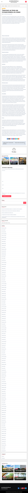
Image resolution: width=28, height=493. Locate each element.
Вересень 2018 (4, 331)
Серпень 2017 (4, 345)
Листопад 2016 (4, 356)
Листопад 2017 (4, 341)
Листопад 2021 (4, 262)
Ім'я (2, 181)
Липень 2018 (3, 333)
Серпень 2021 (4, 266)
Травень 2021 (4, 272)
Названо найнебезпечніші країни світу (7, 212)
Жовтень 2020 (4, 285)
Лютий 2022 (3, 256)
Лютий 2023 (3, 247)
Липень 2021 (3, 268)
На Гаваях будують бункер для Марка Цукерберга (9, 214)
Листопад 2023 (4, 233)
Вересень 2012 (4, 433)
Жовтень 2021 (4, 264)
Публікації (3, 8)
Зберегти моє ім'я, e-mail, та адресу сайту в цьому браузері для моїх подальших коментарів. (13, 193)
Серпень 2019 (4, 312)
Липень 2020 (4, 291)
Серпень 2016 (4, 358)
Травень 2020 (4, 295)
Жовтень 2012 (4, 431)
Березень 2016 (4, 364)
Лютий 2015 (3, 377)
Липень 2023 (4, 241)
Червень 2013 (4, 416)
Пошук (3, 200)
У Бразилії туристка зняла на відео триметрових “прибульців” (20, 471)
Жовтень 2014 (4, 385)
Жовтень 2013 (4, 408)
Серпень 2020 (4, 289)
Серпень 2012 (4, 435)
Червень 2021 (4, 270)
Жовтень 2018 (4, 329)
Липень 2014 (3, 391)
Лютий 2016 (3, 366)
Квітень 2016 (4, 362)
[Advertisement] (14, 30)
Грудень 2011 (4, 450)
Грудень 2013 (4, 404)
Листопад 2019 (4, 306)
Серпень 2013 (4, 412)
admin (15, 151)
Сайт (3, 188)
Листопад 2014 (4, 383)
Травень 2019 (4, 318)
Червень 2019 (4, 316)
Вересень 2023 (4, 237)
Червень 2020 (4, 293)
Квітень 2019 (4, 320)
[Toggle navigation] (1, 1)
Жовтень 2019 (4, 308)
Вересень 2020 (4, 287)
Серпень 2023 (4, 239)
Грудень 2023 (4, 231)
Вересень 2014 (4, 387)
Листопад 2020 (4, 283)
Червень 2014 (4, 393)
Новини (3, 456)
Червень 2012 (4, 439)
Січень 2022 (3, 258)
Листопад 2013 (4, 406)
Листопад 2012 (4, 429)
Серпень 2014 (4, 389)
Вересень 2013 (4, 410)
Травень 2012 (4, 441)
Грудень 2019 (4, 304)
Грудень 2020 (4, 281)
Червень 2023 (4, 243)
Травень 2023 (4, 245)
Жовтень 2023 (4, 235)
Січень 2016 (3, 368)
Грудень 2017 (4, 339)
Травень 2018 (4, 335)
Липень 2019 (3, 314)
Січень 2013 (3, 425)
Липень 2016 (3, 360)
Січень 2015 (3, 379)
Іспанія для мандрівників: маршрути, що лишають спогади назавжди (7, 471)
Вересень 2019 (4, 310)
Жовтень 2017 (4, 343)
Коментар (3, 170)
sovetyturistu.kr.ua (13, 1)
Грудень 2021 (4, 260)
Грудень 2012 (4, 427)
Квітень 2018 (4, 337)
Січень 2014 (3, 402)
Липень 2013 (3, 414)
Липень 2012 (3, 437)
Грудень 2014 (4, 381)
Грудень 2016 (4, 354)
